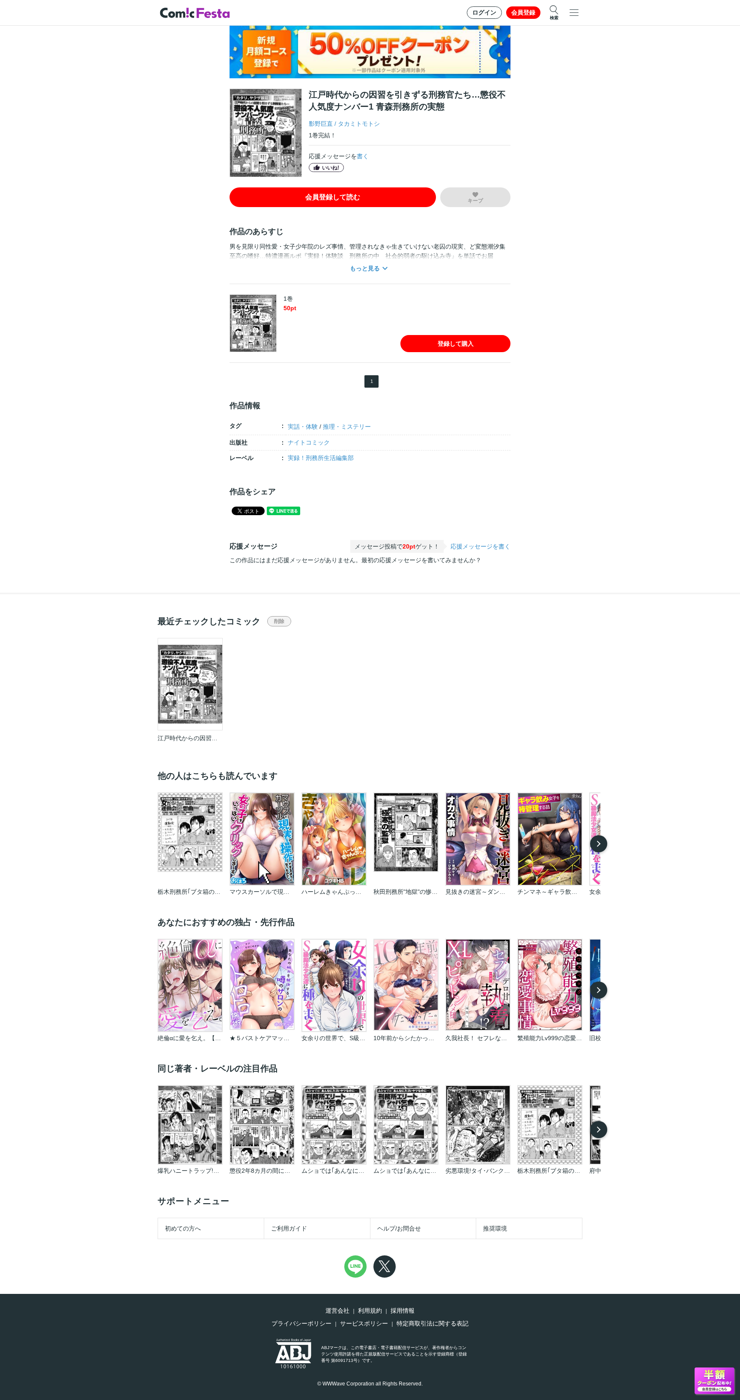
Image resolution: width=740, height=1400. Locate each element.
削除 (279, 621)
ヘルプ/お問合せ (399, 1228)
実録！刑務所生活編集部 (321, 457)
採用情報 (403, 1310)
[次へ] (598, 843)
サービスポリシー (364, 1323)
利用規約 (370, 1310)
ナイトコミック (309, 442)
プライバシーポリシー (301, 1323)
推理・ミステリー (347, 426)
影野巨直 (321, 123)
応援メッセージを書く (480, 546)
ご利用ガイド (289, 1228)
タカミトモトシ (359, 123)
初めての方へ (183, 1228)
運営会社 (337, 1310)
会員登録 (523, 12)
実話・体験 (303, 426)
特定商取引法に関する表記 (432, 1323)
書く (363, 156)
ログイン (484, 12)
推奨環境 (495, 1228)
